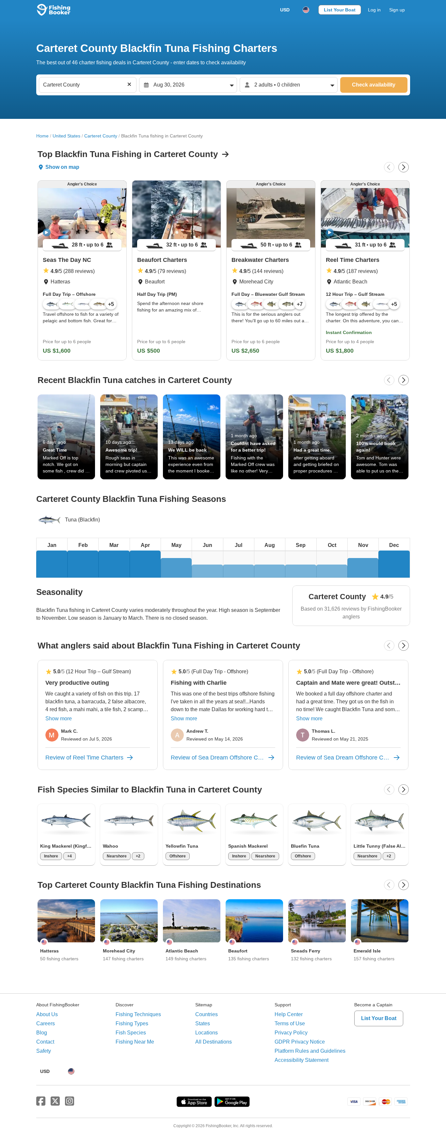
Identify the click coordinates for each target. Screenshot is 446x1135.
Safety (43, 1051)
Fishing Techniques (138, 1014)
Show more (58, 718)
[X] (55, 1101)
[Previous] (389, 167)
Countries (206, 1014)
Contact (45, 1042)
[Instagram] (69, 1101)
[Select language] (306, 10)
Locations (206, 1032)
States (202, 1023)
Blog (41, 1032)
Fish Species (131, 1032)
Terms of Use (290, 1023)
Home (42, 135)
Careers (45, 1023)
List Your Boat (340, 9)
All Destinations (213, 1042)
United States (66, 135)
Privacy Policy (291, 1032)
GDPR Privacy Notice (300, 1042)
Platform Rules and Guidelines (310, 1051)
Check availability (373, 85)
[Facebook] (40, 1101)
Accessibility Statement (301, 1060)
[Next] (403, 167)
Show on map (62, 167)
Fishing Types (132, 1023)
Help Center (289, 1014)
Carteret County (100, 135)
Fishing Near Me (135, 1042)
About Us (47, 1014)
